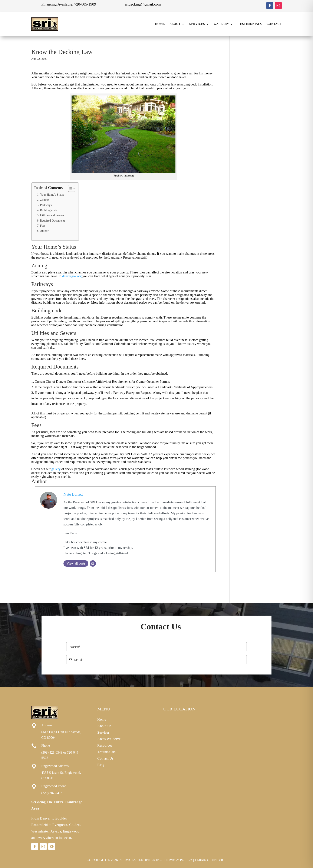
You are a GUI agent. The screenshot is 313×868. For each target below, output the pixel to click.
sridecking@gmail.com (143, 4)
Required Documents (52, 220)
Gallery (221, 24)
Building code (48, 210)
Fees (42, 225)
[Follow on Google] (51, 846)
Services (197, 24)
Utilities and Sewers (52, 215)
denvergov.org (72, 276)
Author (44, 230)
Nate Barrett (73, 494)
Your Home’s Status (52, 194)
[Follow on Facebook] (269, 5)
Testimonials (250, 24)
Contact (274, 24)
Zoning (44, 199)
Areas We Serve (109, 739)
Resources (104, 745)
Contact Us (105, 758)
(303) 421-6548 (51, 752)
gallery (55, 469)
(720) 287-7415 (51, 793)
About (175, 24)
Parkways (46, 205)
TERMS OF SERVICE (211, 860)
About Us (104, 726)
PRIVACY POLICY (178, 860)
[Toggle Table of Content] (69, 188)
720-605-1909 (85, 4)
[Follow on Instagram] (278, 5)
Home (160, 24)
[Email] (93, 563)
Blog (100, 765)
